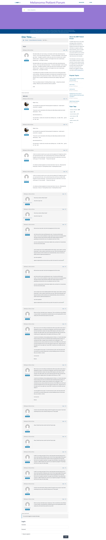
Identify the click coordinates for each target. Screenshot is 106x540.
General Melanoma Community (35, 40)
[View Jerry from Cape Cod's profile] (27, 201)
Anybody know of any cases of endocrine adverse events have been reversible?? (76, 95)
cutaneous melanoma (75, 109)
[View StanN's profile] (26, 131)
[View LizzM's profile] (27, 413)
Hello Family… (72, 84)
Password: (24, 529)
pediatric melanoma (74, 120)
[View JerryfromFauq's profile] (27, 315)
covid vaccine (72, 89)
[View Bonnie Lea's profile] (26, 157)
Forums (26, 40)
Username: (24, 524)
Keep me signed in (26, 534)
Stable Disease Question (74, 101)
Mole (71, 122)
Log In (65, 536)
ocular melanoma (74, 116)
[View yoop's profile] (26, 57)
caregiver (72, 111)
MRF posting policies (79, 70)
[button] (81, 2)
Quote (64, 50)
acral (71, 118)
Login (90, 2)
